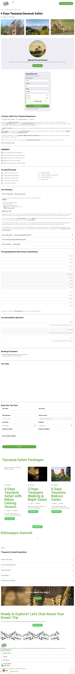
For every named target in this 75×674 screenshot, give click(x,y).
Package (27, 88)
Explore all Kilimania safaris (8, 143)
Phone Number (6, 415)
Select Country (43, 415)
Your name (5, 408)
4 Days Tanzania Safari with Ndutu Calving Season (13, 498)
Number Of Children (44, 429)
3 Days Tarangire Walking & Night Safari (37, 494)
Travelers (28, 83)
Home (2, 9)
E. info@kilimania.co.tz (6, 649)
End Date (41, 422)
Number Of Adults (7, 429)
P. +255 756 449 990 (5, 650)
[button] (37, 538)
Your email (41, 408)
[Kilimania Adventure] (6, 3)
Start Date (5, 422)
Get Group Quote (37, 106)
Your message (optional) (9, 436)
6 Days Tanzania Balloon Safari (58, 494)
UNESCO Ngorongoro (9, 208)
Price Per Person (29, 78)
